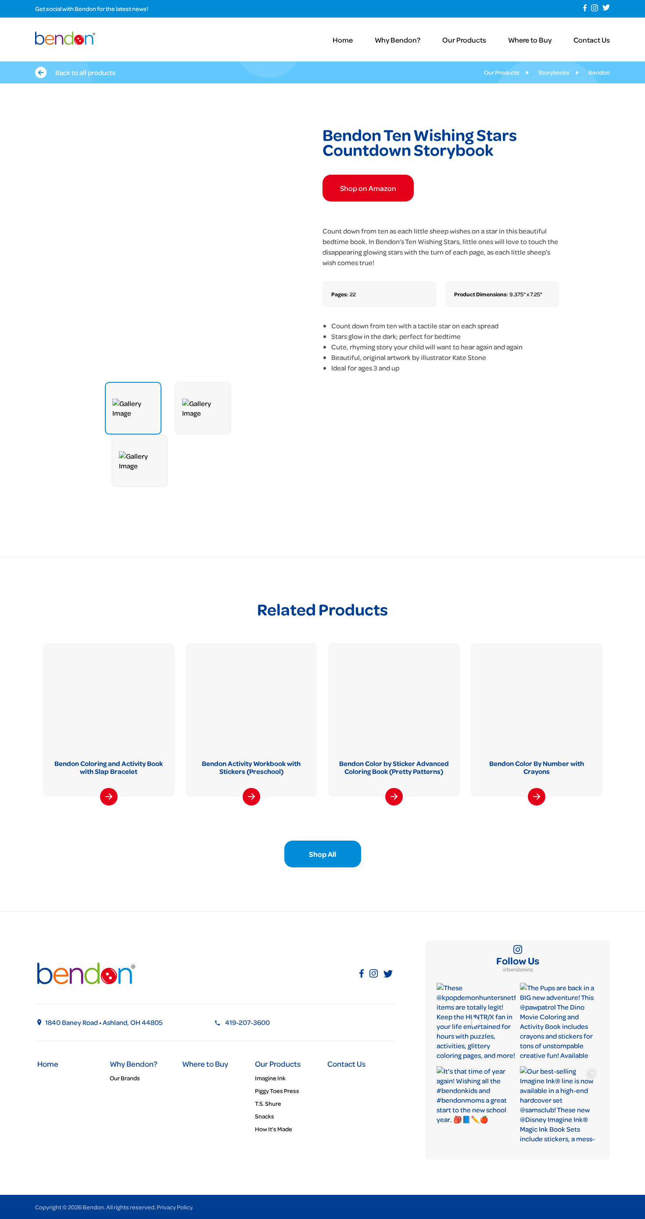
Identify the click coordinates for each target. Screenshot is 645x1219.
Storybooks (554, 72)
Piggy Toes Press (277, 1090)
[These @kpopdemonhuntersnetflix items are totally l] (476, 1022)
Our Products (464, 40)
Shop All (322, 854)
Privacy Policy (174, 1207)
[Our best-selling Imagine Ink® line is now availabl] (559, 1105)
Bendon (599, 72)
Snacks (264, 1116)
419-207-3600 (247, 1022)
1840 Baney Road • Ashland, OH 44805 (104, 1022)
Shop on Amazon (368, 188)
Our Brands (125, 1078)
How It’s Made (273, 1129)
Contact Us (591, 40)
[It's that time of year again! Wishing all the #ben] (476, 1105)
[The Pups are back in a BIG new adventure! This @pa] (559, 1022)
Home (343, 40)
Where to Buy (530, 40)
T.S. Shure (268, 1103)
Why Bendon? (397, 40)
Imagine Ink (270, 1078)
